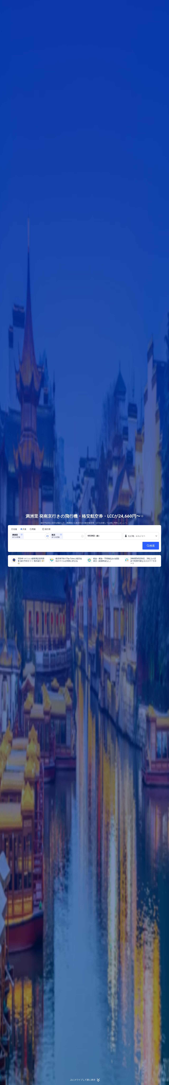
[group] (28, 536)
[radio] (14, 529)
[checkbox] (46, 529)
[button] (151, 4)
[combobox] (25, 536)
